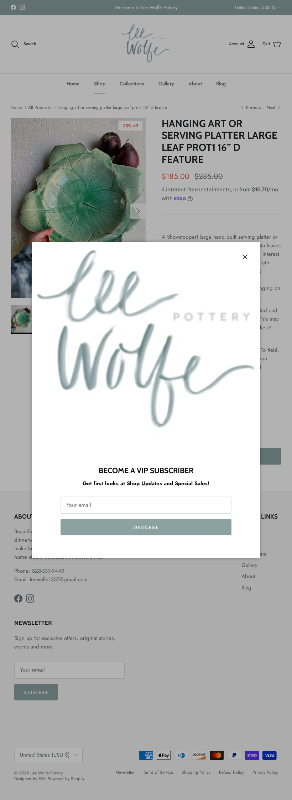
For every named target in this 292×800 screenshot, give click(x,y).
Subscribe (145, 527)
